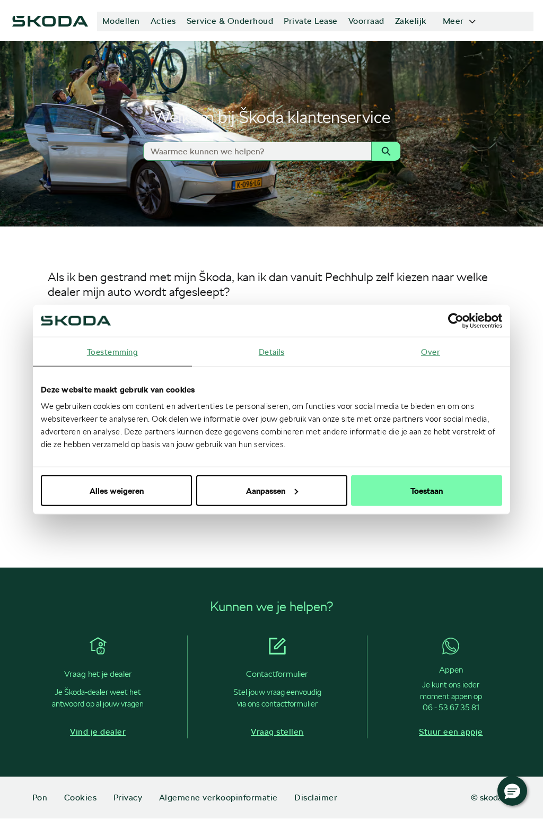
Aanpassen (265, 490)
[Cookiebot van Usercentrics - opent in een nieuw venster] (455, 321)
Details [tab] (272, 351)
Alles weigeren (117, 490)
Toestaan (426, 490)
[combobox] (253, 151)
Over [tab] (430, 351)
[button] (512, 791)
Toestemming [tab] (112, 351)
